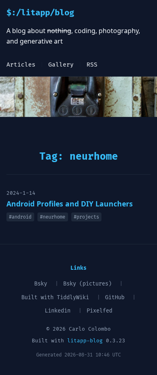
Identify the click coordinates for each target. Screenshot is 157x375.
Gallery (61, 64)
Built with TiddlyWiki (55, 297)
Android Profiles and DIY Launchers (69, 203)
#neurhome (52, 217)
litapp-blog (85, 341)
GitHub (114, 297)
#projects (86, 217)
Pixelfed (99, 310)
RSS (92, 64)
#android (20, 217)
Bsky (40, 283)
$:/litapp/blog (40, 13)
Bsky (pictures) (87, 283)
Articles (20, 64)
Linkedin (57, 310)
